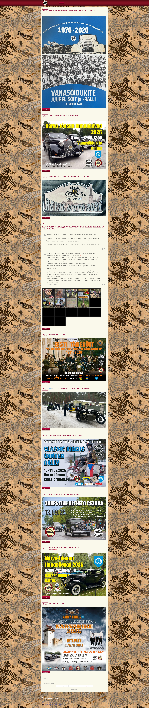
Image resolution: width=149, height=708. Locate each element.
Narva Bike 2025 (56, 603)
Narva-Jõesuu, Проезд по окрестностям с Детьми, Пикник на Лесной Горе (73, 228)
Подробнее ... (45, 109)
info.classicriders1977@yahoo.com (53, 704)
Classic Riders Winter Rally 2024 (49, 683)
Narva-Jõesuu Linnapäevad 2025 (64, 548)
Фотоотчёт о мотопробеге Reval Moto (69, 177)
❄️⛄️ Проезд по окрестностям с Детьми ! (69, 388)
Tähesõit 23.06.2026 (57, 335)
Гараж (67, 2)
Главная (61, 2)
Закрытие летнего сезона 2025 (64, 494)
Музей (72, 2)
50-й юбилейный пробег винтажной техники (72, 10)
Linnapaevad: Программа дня (63, 115)
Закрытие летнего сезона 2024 (49, 681)
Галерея (77, 2)
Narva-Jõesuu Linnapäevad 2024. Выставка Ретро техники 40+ (54, 682)
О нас (82, 2)
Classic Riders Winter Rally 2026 (65, 435)
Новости (55, 336)
